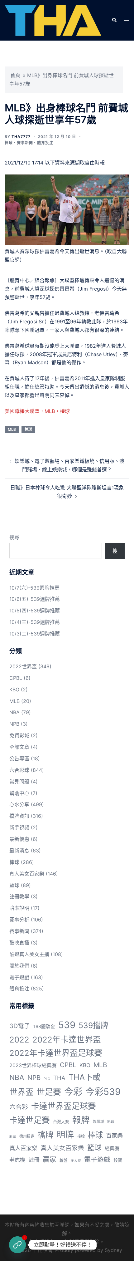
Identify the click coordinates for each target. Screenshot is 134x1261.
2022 (19, 1039)
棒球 (9, 142)
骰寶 (117, 1160)
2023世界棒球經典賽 (33, 1065)
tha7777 (21, 136)
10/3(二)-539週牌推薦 (34, 633)
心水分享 (19, 804)
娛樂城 (98, 1121)
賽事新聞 (25, 142)
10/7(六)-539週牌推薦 (34, 588)
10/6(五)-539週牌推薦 (34, 599)
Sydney (113, 1250)
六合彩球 (19, 770)
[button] (114, 20)
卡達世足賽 (29, 1120)
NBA (14, 712)
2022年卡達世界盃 (66, 1039)
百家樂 (114, 1135)
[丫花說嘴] (53, 20)
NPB (14, 724)
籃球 (14, 885)
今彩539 (103, 1091)
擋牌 (45, 1135)
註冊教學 (19, 896)
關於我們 (19, 966)
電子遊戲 (19, 977)
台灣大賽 (61, 1121)
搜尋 (14, 537)
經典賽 (112, 1148)
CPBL (15, 678)
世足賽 (49, 1092)
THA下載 (84, 1077)
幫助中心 (19, 793)
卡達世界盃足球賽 (63, 1106)
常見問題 (19, 781)
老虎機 (17, 1160)
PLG (47, 1079)
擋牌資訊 (19, 816)
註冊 (34, 1159)
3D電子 (19, 1026)
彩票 (12, 1137)
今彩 (73, 1091)
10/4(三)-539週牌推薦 (34, 622)
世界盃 (21, 1092)
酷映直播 (19, 943)
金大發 (76, 1161)
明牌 (65, 1134)
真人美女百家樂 (26, 874)
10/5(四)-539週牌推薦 (34, 610)
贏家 (49, 1159)
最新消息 (19, 850)
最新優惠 (19, 839)
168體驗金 (44, 1026)
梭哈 (81, 1136)
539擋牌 (93, 1025)
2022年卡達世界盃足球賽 (55, 1053)
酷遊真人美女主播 (29, 954)
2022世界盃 (23, 666)
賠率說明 (19, 908)
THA (59, 1077)
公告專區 (19, 758)
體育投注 (45, 142)
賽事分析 (19, 919)
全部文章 (19, 747)
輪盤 (64, 1160)
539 (66, 1024)
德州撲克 (26, 1136)
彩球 (110, 1122)
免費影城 (19, 735)
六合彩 (18, 1107)
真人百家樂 (23, 1148)
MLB (12, 429)
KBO (14, 689)
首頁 (15, 75)
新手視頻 (19, 827)
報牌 (81, 1120)
